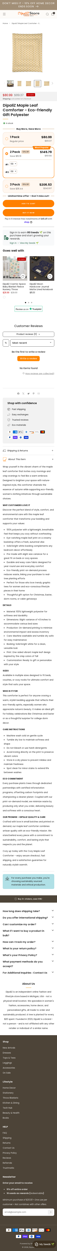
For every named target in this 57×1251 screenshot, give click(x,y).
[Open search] (6, 343)
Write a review (28, 358)
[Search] (47, 14)
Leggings (7, 1062)
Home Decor (9, 1087)
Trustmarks (8, 1168)
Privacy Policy (10, 1153)
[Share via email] (38, 393)
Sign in (13, 243)
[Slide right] (52, 83)
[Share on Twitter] (28, 393)
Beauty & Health (11, 1112)
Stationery (8, 1092)
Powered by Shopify (28, 1244)
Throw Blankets (10, 1097)
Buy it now (29, 212)
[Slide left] (5, 83)
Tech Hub (7, 1107)
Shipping (6, 99)
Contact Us (8, 1147)
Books (6, 1117)
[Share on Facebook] (18, 393)
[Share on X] (23, 393)
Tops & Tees (9, 1057)
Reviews (7, 1158)
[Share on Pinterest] (33, 393)
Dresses (7, 1052)
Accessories (9, 1067)
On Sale (7, 1072)
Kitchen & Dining (11, 1102)
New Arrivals (9, 1047)
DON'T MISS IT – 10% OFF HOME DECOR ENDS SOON (28, 5)
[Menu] (4, 14)
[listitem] (29, 899)
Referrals (7, 1163)
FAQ (5, 1132)
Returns (6, 1142)
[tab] (25, 302)
